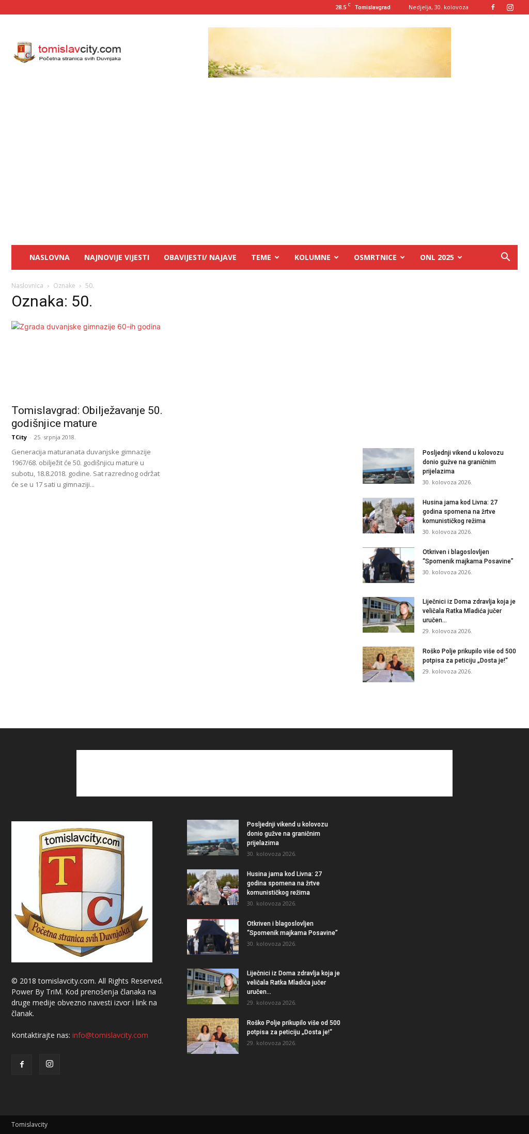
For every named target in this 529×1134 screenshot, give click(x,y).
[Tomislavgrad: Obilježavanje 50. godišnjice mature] (88, 359)
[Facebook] (493, 7)
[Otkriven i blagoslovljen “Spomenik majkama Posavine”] (388, 565)
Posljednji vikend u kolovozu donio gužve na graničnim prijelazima (463, 462)
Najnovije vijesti (116, 257)
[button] (505, 258)
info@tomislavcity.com (110, 1035)
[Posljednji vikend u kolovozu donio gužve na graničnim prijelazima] (388, 466)
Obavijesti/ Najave (200, 257)
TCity (19, 437)
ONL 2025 (437, 257)
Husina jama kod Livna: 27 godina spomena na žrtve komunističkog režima (460, 512)
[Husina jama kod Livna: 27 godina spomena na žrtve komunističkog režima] (388, 515)
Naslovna (49, 257)
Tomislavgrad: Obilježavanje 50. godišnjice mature (87, 417)
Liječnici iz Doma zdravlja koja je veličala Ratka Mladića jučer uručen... (469, 611)
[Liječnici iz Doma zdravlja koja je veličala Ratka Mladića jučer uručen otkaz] (388, 615)
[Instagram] (510, 7)
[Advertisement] (264, 167)
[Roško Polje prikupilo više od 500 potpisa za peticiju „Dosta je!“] (388, 664)
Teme (261, 257)
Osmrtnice (375, 257)
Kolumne (312, 257)
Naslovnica (27, 285)
